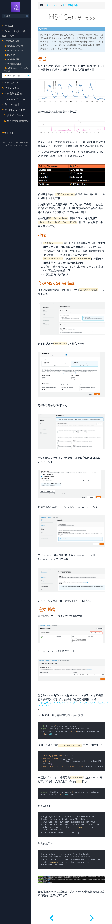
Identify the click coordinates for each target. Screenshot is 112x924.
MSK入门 (8, 25)
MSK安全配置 (11, 88)
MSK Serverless (12, 75)
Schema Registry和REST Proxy (13, 33)
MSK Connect (10, 82)
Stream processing (13, 99)
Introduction (53, 5)
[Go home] (15, 7)
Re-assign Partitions (15, 50)
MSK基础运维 (11, 41)
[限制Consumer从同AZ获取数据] (51, 917)
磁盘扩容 (10, 55)
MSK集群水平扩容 (14, 46)
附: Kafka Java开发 (13, 109)
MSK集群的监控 (12, 93)
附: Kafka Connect (14, 115)
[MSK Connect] (92, 917)
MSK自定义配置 (13, 63)
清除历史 (9, 133)
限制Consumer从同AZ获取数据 (16, 69)
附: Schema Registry (15, 120)
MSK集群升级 (12, 59)
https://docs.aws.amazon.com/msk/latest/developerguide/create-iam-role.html (73, 704)
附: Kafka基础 (10, 104)
